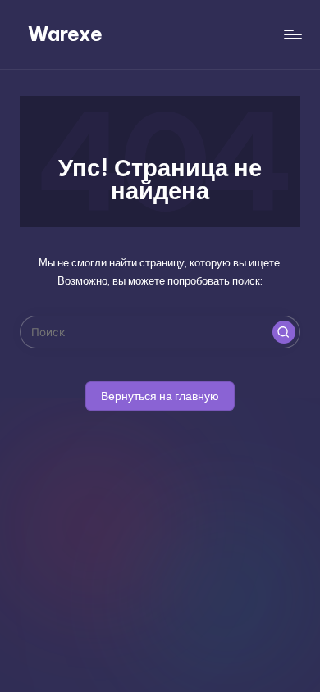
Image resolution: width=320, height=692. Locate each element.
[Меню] (292, 34)
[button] (283, 332)
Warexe (65, 33)
